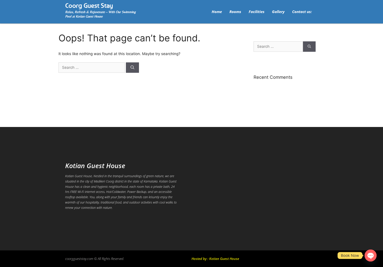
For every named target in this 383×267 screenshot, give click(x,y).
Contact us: (302, 11)
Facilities (256, 11)
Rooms (235, 11)
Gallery (278, 11)
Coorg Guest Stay (89, 5)
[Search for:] (92, 67)
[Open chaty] (371, 255)
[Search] (132, 67)
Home (217, 11)
